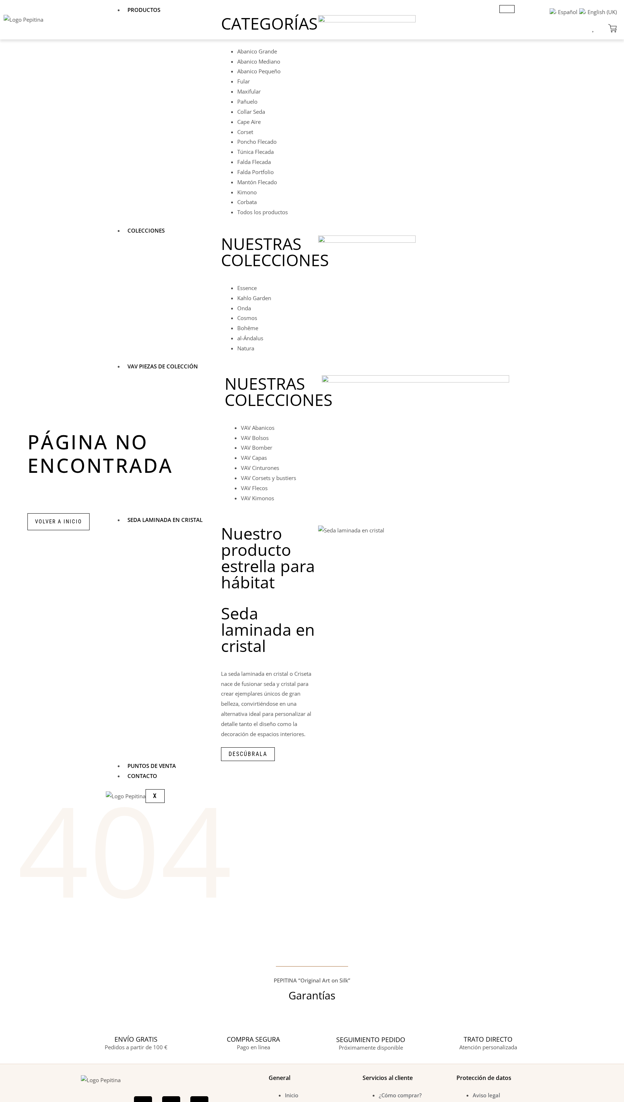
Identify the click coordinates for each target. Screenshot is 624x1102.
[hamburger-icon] (507, 9)
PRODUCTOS (143, 9)
